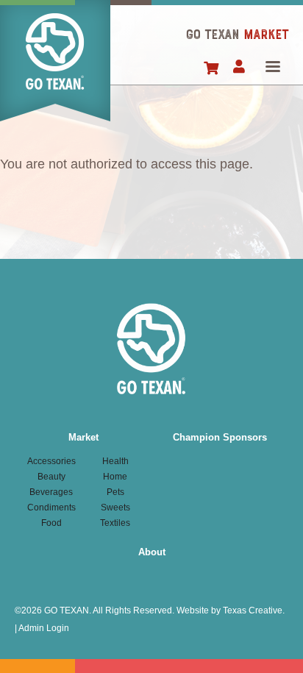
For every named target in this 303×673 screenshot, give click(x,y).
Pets (115, 492)
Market (83, 437)
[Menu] (272, 68)
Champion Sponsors (220, 437)
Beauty (51, 476)
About (151, 552)
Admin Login (43, 628)
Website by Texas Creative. (231, 610)
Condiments (51, 507)
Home (55, 60)
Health (115, 461)
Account (239, 67)
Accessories (51, 461)
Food (51, 523)
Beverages (51, 492)
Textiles (115, 523)
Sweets (115, 507)
